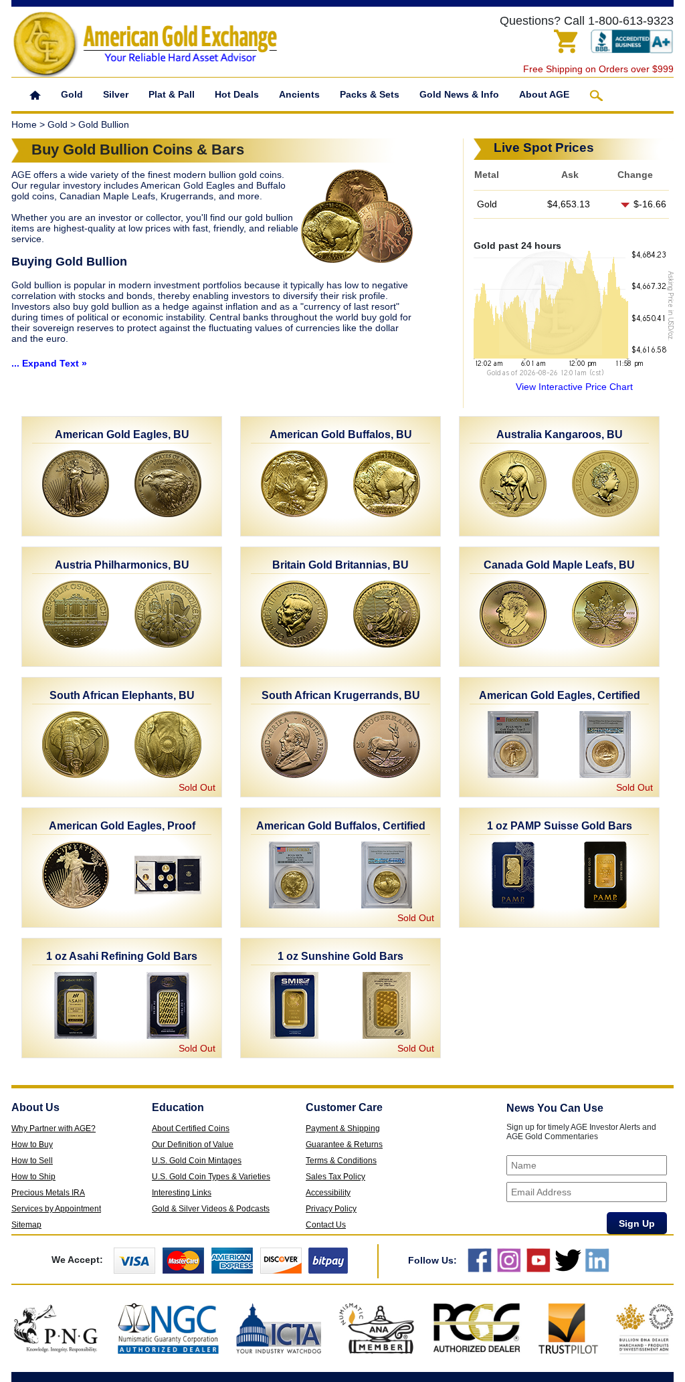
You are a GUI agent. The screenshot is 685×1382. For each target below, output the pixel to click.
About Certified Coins (190, 1128)
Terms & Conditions (341, 1160)
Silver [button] (115, 94)
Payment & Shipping (343, 1128)
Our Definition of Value (192, 1144)
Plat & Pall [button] (172, 94)
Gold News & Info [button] (459, 94)
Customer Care (344, 1107)
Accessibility (328, 1192)
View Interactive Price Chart (574, 386)
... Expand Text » (49, 363)
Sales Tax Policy (335, 1176)
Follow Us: (432, 1260)
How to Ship (33, 1176)
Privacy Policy (331, 1208)
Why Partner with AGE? (53, 1128)
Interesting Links (181, 1192)
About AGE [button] (544, 94)
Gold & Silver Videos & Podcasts (211, 1208)
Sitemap (26, 1224)
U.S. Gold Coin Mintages (196, 1160)
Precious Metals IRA (48, 1192)
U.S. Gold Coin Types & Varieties (211, 1176)
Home (24, 124)
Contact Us (326, 1224)
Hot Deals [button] (237, 94)
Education (178, 1107)
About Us (35, 1107)
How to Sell (32, 1160)
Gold (57, 124)
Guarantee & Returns (344, 1144)
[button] (35, 94)
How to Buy (32, 1144)
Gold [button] (72, 94)
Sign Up (637, 1223)
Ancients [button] (299, 94)
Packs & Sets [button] (369, 94)
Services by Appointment (56, 1208)
